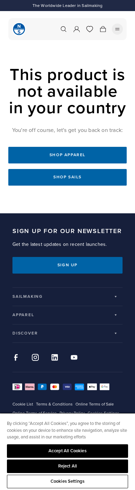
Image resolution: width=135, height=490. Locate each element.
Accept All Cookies (67, 451)
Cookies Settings (67, 481)
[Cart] (103, 29)
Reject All (67, 466)
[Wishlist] (90, 29)
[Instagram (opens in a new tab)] (35, 357)
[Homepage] (19, 29)
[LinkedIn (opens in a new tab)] (54, 357)
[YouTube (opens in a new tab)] (74, 357)
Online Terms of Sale (94, 404)
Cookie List (22, 404)
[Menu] (117, 29)
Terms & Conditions (54, 404)
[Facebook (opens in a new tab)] (15, 357)
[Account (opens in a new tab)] (76, 29)
